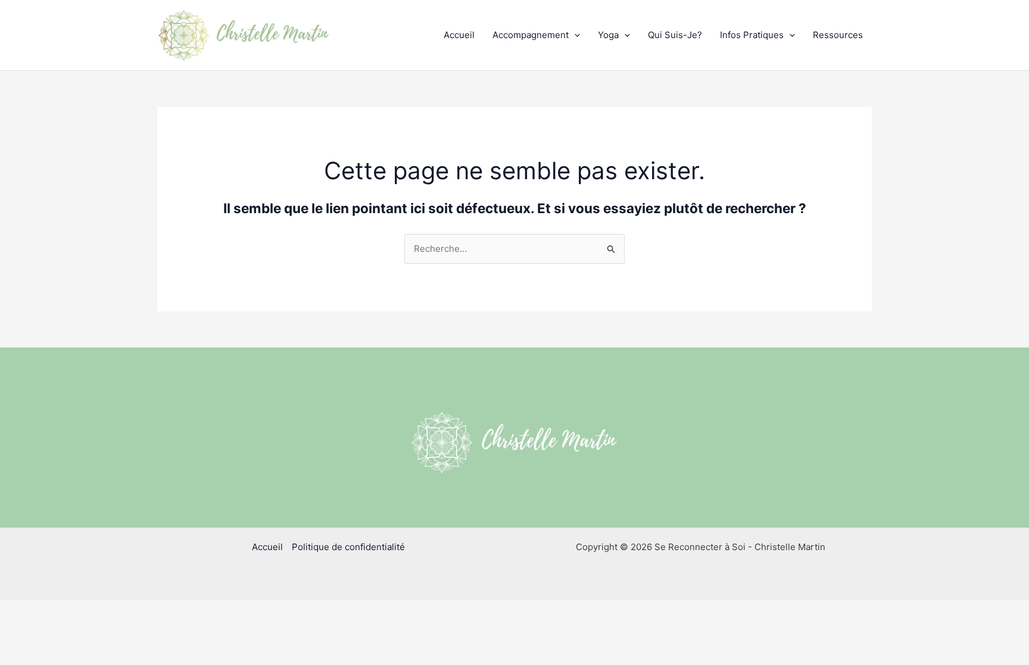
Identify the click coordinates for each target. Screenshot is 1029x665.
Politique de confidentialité (348, 546)
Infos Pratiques (752, 34)
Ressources (838, 34)
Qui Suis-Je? (675, 34)
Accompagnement (530, 34)
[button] (574, 35)
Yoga (608, 34)
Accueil (459, 34)
